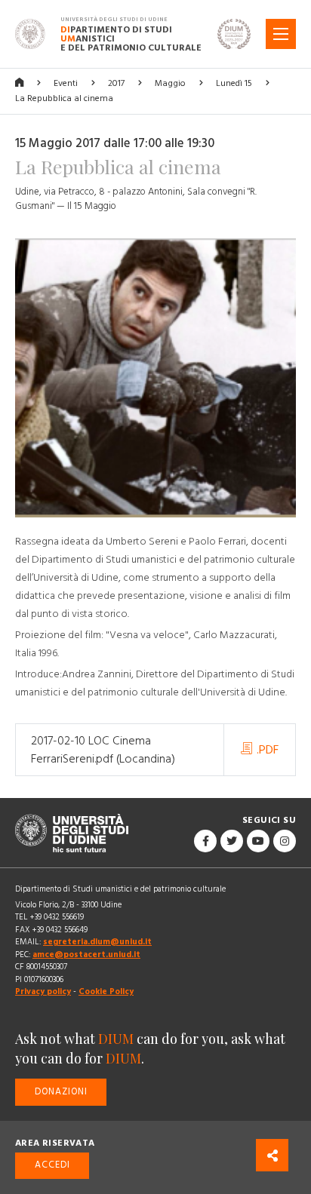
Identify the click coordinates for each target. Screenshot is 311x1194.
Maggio (170, 83)
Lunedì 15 (234, 83)
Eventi (66, 83)
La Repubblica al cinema (64, 98)
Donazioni (61, 1091)
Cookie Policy (106, 991)
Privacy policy (43, 991)
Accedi (52, 1165)
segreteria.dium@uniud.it (97, 941)
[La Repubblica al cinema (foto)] (155, 385)
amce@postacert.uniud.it (86, 954)
